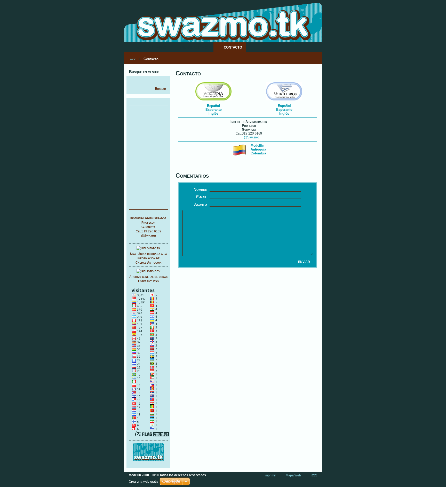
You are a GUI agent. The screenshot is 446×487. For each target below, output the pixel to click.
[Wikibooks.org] (284, 101)
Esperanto (213, 110)
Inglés (213, 113)
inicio (133, 59)
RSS (314, 475)
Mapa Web (293, 475)
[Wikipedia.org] (213, 101)
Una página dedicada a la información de (148, 258)
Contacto (233, 47)
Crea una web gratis (143, 481)
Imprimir (270, 475)
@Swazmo (148, 236)
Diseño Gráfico (195, 47)
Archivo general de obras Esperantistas (148, 279)
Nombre (200, 189)
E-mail (201, 197)
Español (213, 106)
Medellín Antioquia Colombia (258, 149)
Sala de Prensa (151, 47)
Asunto (200, 204)
